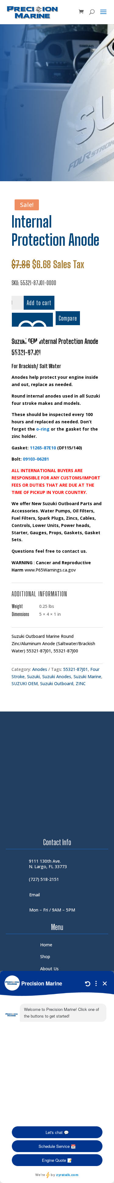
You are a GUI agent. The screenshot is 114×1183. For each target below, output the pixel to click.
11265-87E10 (43, 448)
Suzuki (33, 676)
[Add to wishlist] (32, 320)
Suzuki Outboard (56, 683)
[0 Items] (81, 12)
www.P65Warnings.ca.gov (50, 570)
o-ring (43, 429)
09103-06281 (36, 459)
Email (34, 895)
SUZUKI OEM (25, 683)
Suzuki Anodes (56, 676)
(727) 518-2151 (44, 879)
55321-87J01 (75, 669)
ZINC (81, 683)
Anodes (39, 669)
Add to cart (39, 302)
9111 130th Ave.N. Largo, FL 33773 (48, 863)
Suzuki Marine (87, 676)
